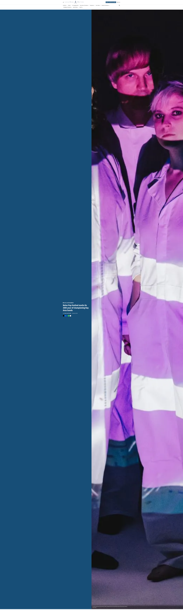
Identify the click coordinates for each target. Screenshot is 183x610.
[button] (91, 305)
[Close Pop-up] (109, 293)
